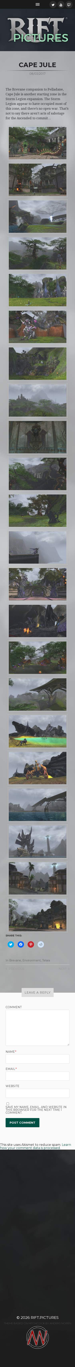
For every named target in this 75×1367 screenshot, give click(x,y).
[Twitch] (69, 4)
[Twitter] (53, 4)
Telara (46, 960)
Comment (14, 1007)
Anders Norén (60, 1323)
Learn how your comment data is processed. (35, 1146)
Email (11, 1069)
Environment (31, 960)
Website (12, 1086)
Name (11, 1051)
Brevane (15, 960)
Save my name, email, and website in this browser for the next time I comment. (36, 1110)
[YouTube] (61, 4)
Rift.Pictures (45, 1317)
